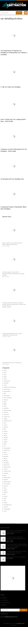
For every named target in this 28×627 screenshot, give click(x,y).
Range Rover (7, 477)
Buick (5, 406)
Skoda (5, 490)
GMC (5, 429)
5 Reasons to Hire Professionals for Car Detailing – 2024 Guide (14, 150)
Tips (5, 500)
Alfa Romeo (7, 389)
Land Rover (6, 450)
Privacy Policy (6, 602)
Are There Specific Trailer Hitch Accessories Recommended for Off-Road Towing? (13, 273)
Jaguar (5, 442)
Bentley (6, 400)
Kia (4, 446)
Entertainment (7, 421)
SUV (5, 494)
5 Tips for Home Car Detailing (10, 87)
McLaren (6, 460)
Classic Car (7, 416)
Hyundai (6, 437)
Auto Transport (8, 397)
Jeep (5, 444)
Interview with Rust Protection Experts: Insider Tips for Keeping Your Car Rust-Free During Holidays (14, 304)
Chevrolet (6, 414)
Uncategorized (7, 504)
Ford (5, 423)
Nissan (5, 469)
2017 (5, 372)
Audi (5, 393)
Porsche (6, 473)
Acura (5, 385)
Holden (5, 431)
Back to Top (14, 625)
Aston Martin (7, 391)
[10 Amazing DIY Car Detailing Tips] (14, 166)
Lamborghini (7, 448)
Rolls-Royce (7, 483)
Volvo (5, 511)
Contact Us (5, 600)
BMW (5, 404)
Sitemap (4, 605)
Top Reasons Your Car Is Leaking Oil (12, 362)
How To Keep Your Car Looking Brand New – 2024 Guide (13, 120)
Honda (5, 433)
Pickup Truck (7, 471)
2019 (5, 376)
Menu (25, 12)
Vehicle (6, 507)
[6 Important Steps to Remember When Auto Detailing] (14, 194)
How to (5, 435)
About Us (4, 598)
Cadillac (6, 412)
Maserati (6, 456)
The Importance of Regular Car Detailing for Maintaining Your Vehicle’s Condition (14, 52)
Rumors (6, 486)
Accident (6, 383)
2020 (5, 379)
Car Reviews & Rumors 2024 (9, 623)
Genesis (6, 427)
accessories (7, 381)
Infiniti (5, 439)
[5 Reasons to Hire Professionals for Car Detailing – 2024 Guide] (14, 136)
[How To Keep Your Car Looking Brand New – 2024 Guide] (14, 104)
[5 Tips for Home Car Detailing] (14, 71)
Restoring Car (7, 481)
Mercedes (6, 463)
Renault (6, 479)
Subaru (5, 492)
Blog (5, 402)
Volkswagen (7, 509)
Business (6, 408)
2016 (5, 370)
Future (5, 425)
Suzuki (5, 496)
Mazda (5, 458)
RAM (5, 475)
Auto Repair (7, 395)
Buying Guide (7, 410)
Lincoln (6, 454)
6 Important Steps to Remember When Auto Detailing (13, 208)
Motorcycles (7, 467)
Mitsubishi (6, 465)
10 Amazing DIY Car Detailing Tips (12, 179)
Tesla (5, 498)
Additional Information (10, 387)
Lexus (5, 452)
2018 (5, 374)
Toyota (5, 502)
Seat (5, 488)
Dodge (5, 418)
